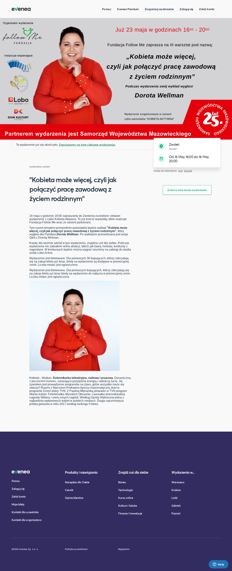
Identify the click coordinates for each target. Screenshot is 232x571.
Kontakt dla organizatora (27, 520)
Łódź (174, 498)
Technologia (125, 490)
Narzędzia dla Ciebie (77, 482)
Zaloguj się (186, 9)
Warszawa (177, 482)
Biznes (122, 482)
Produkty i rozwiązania (81, 472)
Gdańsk (176, 505)
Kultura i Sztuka (127, 505)
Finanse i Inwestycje (130, 513)
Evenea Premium (128, 9)
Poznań (175, 513)
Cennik (69, 490)
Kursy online (125, 498)
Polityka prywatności (76, 549)
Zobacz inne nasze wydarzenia (187, 190)
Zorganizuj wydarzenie (159, 9)
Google (188, 170)
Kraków (176, 490)
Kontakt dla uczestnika (25, 512)
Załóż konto (207, 9)
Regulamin (123, 549)
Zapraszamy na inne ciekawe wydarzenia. (87, 144)
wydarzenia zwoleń (39, 166)
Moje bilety (18, 504)
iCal (180, 170)
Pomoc (106, 9)
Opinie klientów (74, 498)
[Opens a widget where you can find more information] (218, 564)
